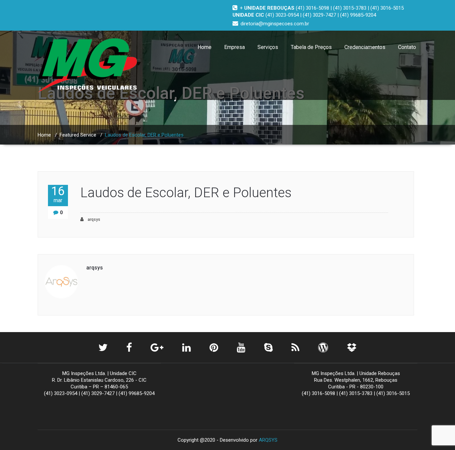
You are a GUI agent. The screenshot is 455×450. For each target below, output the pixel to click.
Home (205, 47)
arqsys (93, 219)
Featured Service (78, 135)
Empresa (234, 47)
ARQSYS (268, 440)
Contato (407, 47)
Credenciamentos (364, 47)
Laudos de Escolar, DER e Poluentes (185, 193)
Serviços (267, 47)
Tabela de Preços (311, 47)
